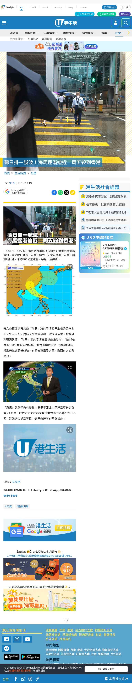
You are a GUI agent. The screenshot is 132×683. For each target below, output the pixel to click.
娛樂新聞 (47, 39)
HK (21, 7)
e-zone (83, 7)
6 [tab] (75, 42)
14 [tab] (65, 50)
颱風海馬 (23, 506)
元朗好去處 (53, 634)
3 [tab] (65, 42)
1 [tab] (58, 42)
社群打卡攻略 (108, 14)
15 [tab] (68, 50)
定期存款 (61, 39)
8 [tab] (61, 46)
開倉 (70, 630)
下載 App (111, 7)
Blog (70, 7)
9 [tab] (65, 46)
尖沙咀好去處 (84, 630)
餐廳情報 (109, 634)
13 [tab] (61, 50)
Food (45, 7)
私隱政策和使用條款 (20, 670)
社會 (33, 173)
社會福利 (65, 639)
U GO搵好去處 (86, 14)
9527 (12, 183)
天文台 (16, 482)
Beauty (58, 7)
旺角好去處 (86, 634)
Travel (33, 7)
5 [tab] (72, 42)
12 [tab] (75, 46)
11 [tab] (72, 46)
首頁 (7, 173)
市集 (62, 630)
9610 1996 (10, 495)
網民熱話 (51, 650)
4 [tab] (68, 42)
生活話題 (20, 173)
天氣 (9, 506)
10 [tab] (68, 46)
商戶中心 (125, 14)
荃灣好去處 (69, 634)
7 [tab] (58, 46)
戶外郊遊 (51, 639)
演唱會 (14, 33)
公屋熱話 (33, 39)
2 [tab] (61, 42)
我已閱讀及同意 (106, 669)
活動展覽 (51, 630)
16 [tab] (72, 50)
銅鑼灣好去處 (103, 630)
